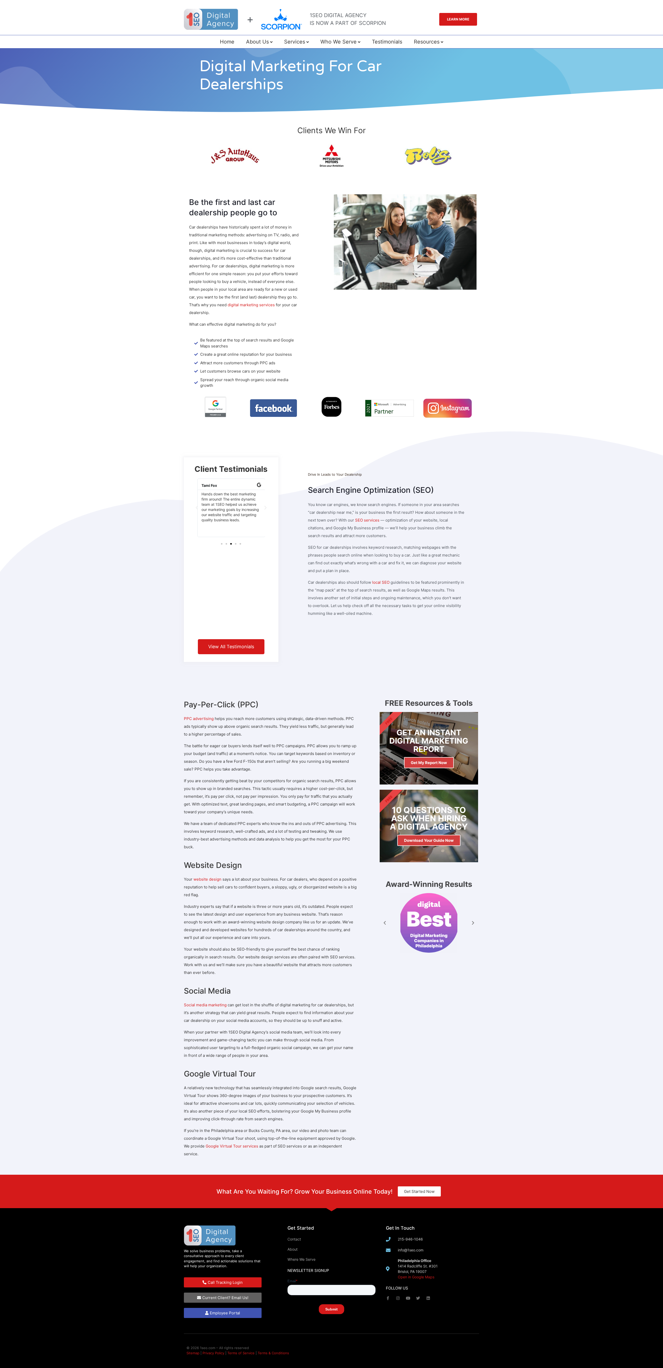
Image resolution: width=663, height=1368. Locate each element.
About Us (257, 42)
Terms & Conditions (273, 1353)
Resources (426, 42)
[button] (196, 507)
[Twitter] (418, 1298)
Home (227, 42)
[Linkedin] (428, 1298)
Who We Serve (338, 42)
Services (294, 42)
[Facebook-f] (388, 1298)
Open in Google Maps (416, 1277)
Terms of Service (241, 1353)
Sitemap (192, 1353)
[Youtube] (408, 1298)
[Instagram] (398, 1298)
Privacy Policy (213, 1353)
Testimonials (387, 42)
